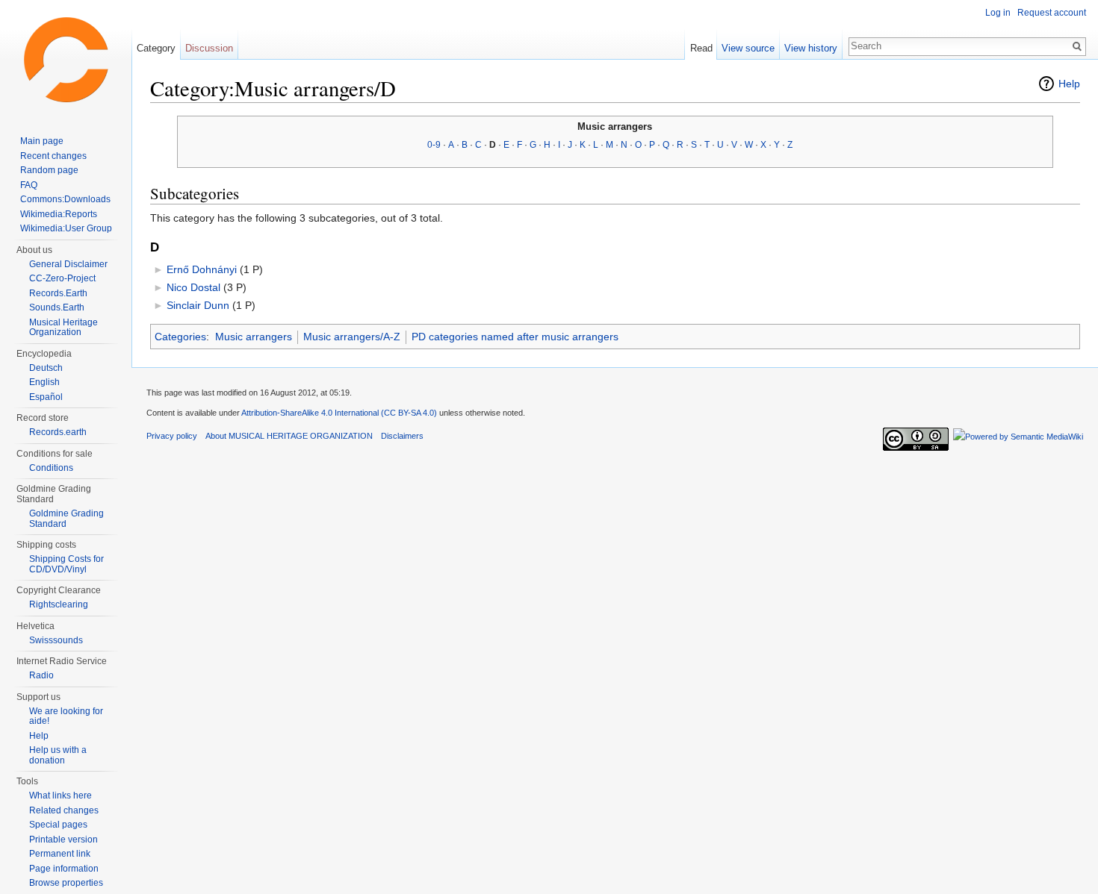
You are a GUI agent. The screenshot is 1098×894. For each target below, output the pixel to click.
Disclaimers (402, 435)
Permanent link (59, 853)
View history (810, 48)
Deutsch (46, 368)
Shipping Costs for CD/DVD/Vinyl (66, 564)
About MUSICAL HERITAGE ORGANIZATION (289, 435)
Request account (1051, 12)
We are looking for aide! (66, 716)
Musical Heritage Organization (63, 327)
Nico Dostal (193, 287)
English (44, 382)
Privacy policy (171, 435)
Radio (41, 675)
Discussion (209, 48)
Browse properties (66, 883)
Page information (64, 868)
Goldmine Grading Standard (66, 518)
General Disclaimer (68, 264)
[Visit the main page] (65, 59)
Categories (180, 337)
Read (701, 48)
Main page (41, 141)
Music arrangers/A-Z (351, 337)
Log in (998, 12)
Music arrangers (253, 337)
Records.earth (58, 432)
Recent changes (53, 156)
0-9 (434, 145)
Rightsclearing (58, 604)
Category (156, 48)
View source (748, 48)
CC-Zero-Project (62, 278)
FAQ (28, 185)
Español (46, 397)
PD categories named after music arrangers (515, 337)
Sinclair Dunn (198, 305)
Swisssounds (56, 640)
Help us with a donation (58, 755)
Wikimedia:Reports (58, 214)
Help (1069, 84)
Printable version (63, 839)
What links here (60, 795)
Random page (49, 170)
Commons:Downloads (65, 199)
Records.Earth (58, 293)
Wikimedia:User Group (66, 228)
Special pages (58, 824)
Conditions (51, 468)
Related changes (64, 810)
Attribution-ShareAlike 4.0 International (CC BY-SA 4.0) (339, 412)
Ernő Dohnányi (202, 269)
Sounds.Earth (56, 307)
